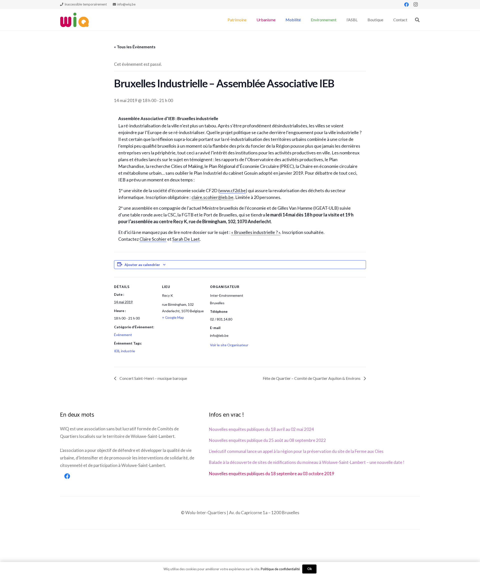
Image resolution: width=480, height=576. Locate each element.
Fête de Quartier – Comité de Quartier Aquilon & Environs (312, 378)
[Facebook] (406, 4)
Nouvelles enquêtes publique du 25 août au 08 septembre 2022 (267, 440)
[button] (249, 19)
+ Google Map (173, 317)
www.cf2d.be (233, 190)
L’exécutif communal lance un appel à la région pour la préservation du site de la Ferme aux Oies (296, 451)
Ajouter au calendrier (142, 264)
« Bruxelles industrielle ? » (255, 232)
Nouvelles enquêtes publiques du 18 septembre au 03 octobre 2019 (271, 473)
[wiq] (74, 19)
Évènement (123, 335)
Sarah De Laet (186, 239)
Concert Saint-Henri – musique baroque (153, 378)
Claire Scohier (153, 239)
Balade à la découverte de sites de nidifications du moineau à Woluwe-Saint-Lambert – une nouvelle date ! (306, 462)
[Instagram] (415, 4)
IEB (117, 351)
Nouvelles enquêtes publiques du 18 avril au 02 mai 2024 (261, 429)
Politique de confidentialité (280, 569)
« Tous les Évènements (135, 46)
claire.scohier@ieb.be (213, 197)
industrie (128, 351)
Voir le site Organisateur (229, 345)
